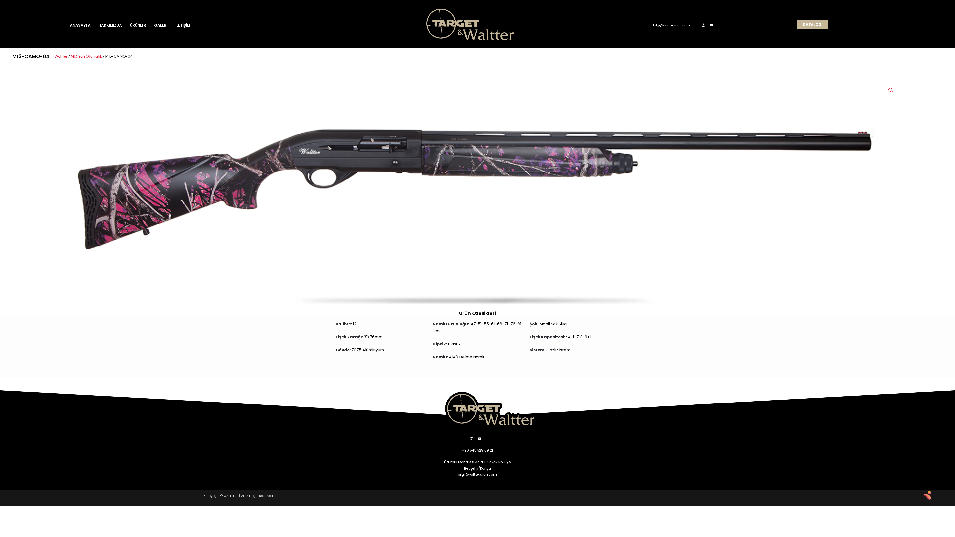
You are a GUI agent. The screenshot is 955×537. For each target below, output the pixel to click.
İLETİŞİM (182, 25)
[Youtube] (711, 25)
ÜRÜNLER (138, 25)
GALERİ (160, 25)
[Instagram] (703, 25)
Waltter (61, 56)
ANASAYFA (80, 25)
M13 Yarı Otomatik (86, 56)
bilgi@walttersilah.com (671, 25)
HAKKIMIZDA (110, 25)
